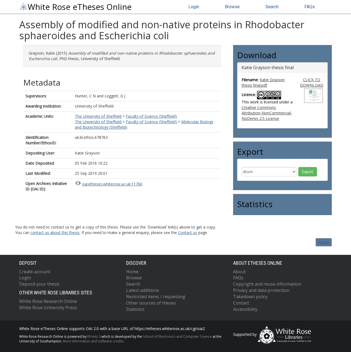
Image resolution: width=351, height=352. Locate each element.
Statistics (135, 309)
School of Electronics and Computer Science (177, 336)
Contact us (187, 232)
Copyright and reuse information (267, 284)
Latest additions (142, 290)
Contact (241, 303)
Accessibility (245, 309)
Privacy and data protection (261, 290)
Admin (324, 242)
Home (132, 272)
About (239, 272)
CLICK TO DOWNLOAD (311, 82)
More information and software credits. (93, 341)
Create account (34, 272)
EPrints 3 (94, 336)
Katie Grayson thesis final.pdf (263, 82)
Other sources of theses (151, 303)
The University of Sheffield (98, 116)
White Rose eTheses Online (80, 6)
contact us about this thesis (55, 232)
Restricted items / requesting (155, 297)
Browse (232, 6)
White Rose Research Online (48, 301)
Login (193, 6)
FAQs (309, 6)
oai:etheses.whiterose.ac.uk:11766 (112, 184)
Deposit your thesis (39, 284)
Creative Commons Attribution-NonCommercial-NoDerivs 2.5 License (267, 113)
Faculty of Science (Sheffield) (151, 116)
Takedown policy (250, 297)
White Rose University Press (48, 308)
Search (272, 6)
